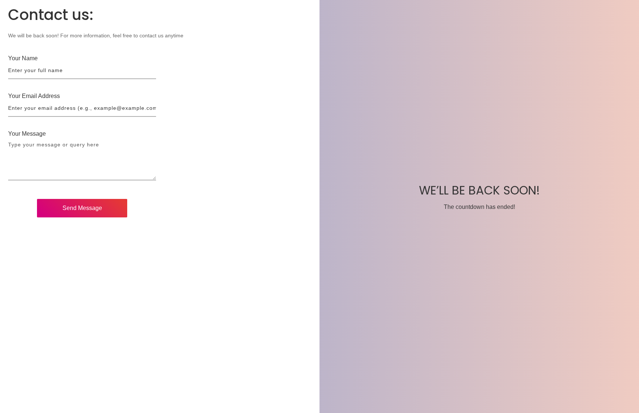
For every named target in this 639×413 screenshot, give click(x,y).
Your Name (23, 58)
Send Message (82, 208)
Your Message (27, 134)
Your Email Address (34, 96)
